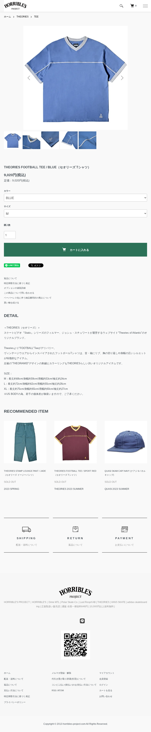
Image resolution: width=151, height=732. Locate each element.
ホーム (7, 16)
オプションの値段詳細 (15, 288)
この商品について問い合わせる (19, 293)
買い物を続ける (11, 302)
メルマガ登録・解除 (61, 673)
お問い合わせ (105, 696)
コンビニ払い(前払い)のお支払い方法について (74, 685)
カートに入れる (79, 250)
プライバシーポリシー (15, 702)
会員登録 (103, 679)
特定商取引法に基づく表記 (17, 283)
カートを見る (105, 690)
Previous (29, 78)
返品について (10, 278)
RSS (54, 690)
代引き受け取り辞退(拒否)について (69, 679)
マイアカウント (106, 673)
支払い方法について (13, 690)
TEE (36, 16)
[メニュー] (145, 6)
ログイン (103, 685)
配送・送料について (13, 679)
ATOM (61, 690)
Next (122, 78)
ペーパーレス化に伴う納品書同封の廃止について (28, 298)
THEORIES (23, 16)
